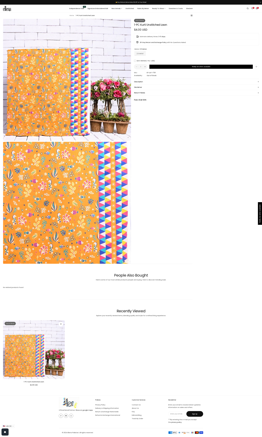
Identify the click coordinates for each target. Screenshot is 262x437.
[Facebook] (61, 416)
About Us (135, 408)
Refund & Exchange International (107, 415)
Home (72, 15)
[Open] (5, 431)
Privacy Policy (100, 405)
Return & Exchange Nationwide (107, 412)
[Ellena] (7, 8)
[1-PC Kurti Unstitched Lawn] (34, 349)
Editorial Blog (136, 415)
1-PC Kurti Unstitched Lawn (34, 382)
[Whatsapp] (71, 416)
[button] (8, 426)
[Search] (247, 8)
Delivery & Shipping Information (107, 408)
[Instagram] (66, 416)
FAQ (133, 412)
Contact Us (136, 405)
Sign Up (194, 414)
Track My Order (137, 418)
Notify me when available (201, 67)
